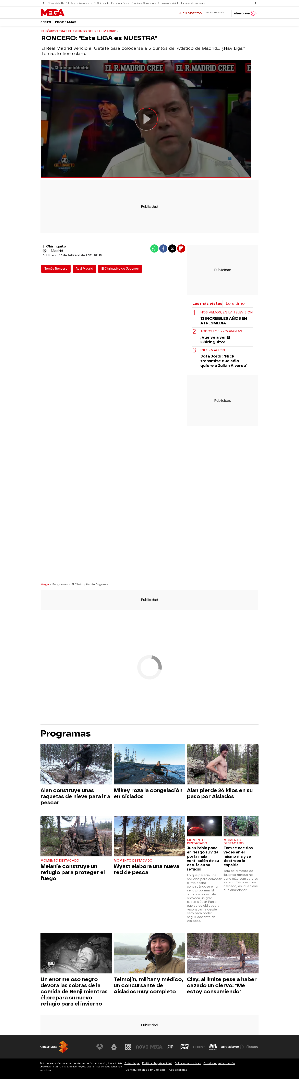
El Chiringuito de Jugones (120, 268)
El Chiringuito (101, 3)
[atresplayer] (245, 13)
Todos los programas (221, 331)
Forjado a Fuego (120, 3)
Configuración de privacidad (145, 1069)
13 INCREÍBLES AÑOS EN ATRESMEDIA (223, 321)
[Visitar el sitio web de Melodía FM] (213, 1047)
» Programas (59, 584)
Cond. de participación (219, 1063)
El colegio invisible (168, 3)
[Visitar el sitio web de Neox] (128, 1047)
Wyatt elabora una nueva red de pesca (146, 869)
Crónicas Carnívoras (143, 3)
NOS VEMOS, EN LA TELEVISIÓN (226, 312)
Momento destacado (59, 860)
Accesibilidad (178, 1069)
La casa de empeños (193, 3)
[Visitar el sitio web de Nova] (142, 1047)
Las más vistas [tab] (207, 303)
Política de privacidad (157, 1063)
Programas (65, 22)
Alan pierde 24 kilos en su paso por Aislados (220, 793)
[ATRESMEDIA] (54, 1046)
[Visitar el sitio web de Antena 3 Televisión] (100, 1047)
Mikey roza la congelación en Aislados (148, 793)
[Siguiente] (255, 3)
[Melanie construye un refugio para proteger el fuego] (76, 836)
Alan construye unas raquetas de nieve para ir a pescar (75, 796)
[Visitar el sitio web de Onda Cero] (185, 1047)
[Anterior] (43, 3)
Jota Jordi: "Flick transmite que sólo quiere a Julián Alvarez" (223, 361)
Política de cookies (188, 1063)
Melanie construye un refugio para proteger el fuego (72, 872)
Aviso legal (132, 1063)
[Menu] (254, 22)
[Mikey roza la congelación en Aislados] (149, 764)
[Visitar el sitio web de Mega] (156, 1047)
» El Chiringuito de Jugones (88, 584)
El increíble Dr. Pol (58, 3)
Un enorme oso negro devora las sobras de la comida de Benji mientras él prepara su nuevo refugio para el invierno (74, 991)
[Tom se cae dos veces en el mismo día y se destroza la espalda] (241, 826)
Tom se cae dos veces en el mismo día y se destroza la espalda (238, 856)
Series (45, 22)
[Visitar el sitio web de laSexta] (114, 1047)
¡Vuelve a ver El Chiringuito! (215, 340)
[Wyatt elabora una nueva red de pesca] (149, 836)
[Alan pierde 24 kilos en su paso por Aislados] (223, 764)
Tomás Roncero (56, 268)
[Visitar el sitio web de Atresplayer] (232, 1047)
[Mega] (65, 13)
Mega (44, 584)
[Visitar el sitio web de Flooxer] (252, 1047)
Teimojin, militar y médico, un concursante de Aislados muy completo (148, 985)
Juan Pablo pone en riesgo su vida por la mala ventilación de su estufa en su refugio (203, 858)
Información (212, 350)
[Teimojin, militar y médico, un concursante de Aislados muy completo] (149, 953)
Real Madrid (84, 268)
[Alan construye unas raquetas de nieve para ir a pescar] (76, 764)
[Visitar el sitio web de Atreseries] (170, 1047)
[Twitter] (45, 251)
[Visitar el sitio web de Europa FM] (199, 1047)
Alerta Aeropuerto (81, 3)
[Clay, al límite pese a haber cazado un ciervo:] (223, 953)
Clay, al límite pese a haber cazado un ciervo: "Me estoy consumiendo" (222, 985)
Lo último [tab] (235, 303)
